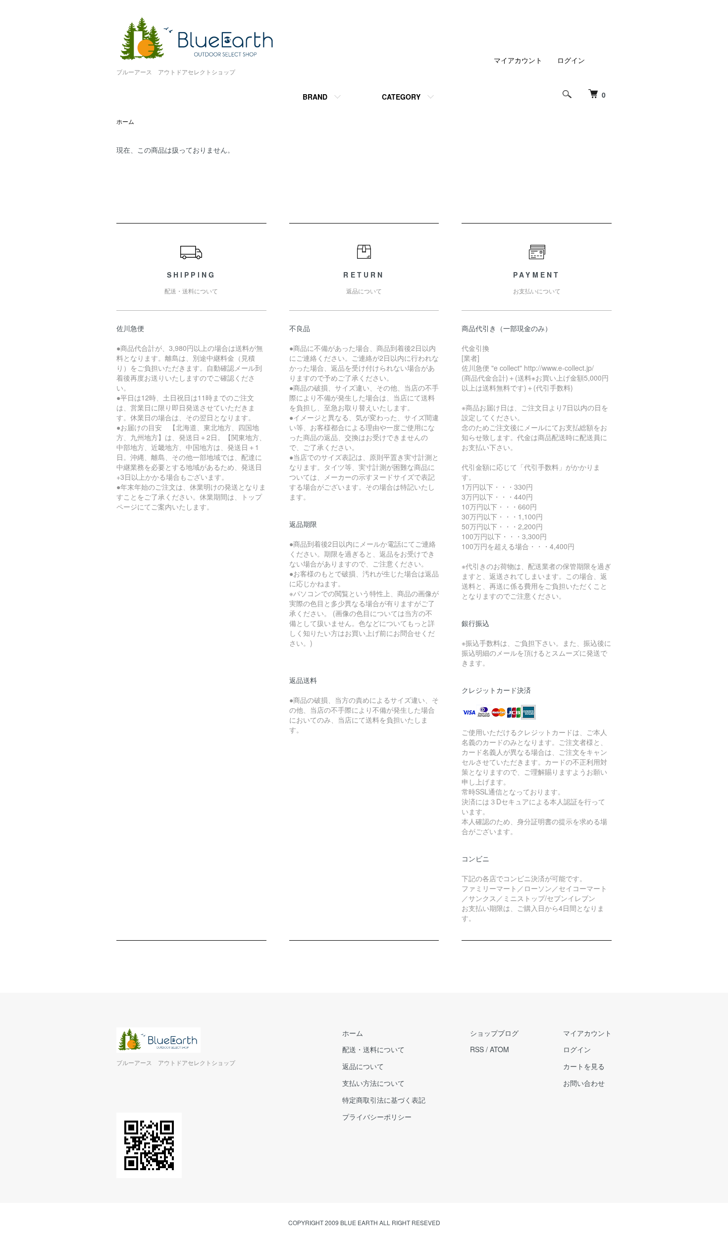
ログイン (571, 60)
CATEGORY (401, 97)
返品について (363, 1066)
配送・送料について (373, 1049)
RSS (477, 1049)
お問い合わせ (584, 1083)
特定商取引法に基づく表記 (383, 1100)
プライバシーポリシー (377, 1117)
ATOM (499, 1049)
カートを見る (584, 1066)
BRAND (315, 97)
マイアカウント (518, 60)
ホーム (125, 121)
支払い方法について (373, 1083)
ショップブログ (494, 1033)
